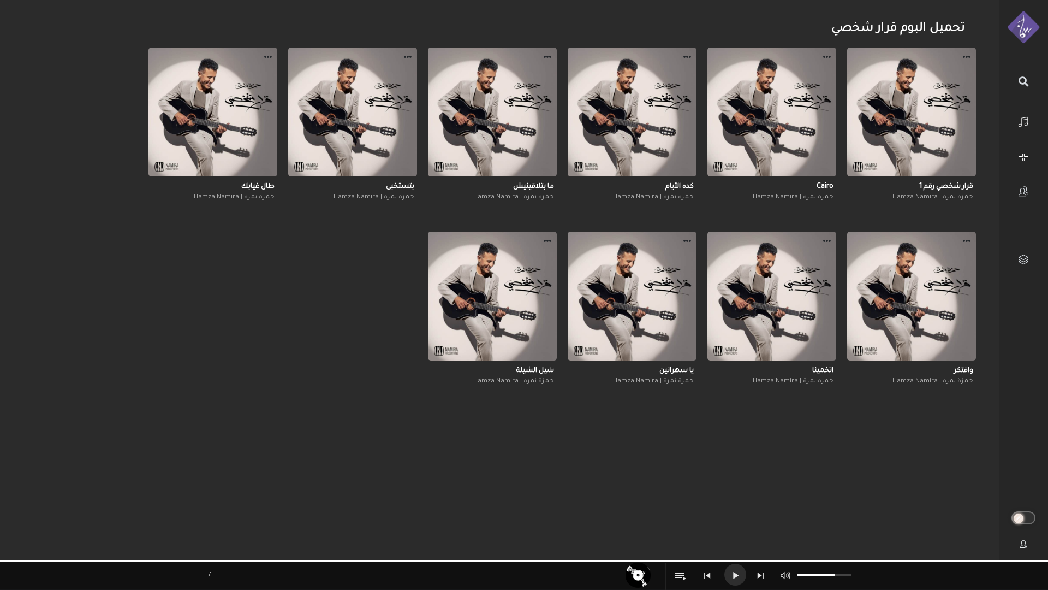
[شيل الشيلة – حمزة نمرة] (492, 296)
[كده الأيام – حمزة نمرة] (632, 112)
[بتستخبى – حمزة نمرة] (352, 112)
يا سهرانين (676, 371)
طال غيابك (258, 187)
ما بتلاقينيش (533, 187)
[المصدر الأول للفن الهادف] (1023, 28)
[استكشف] (1023, 156)
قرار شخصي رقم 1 (946, 187)
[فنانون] (1023, 191)
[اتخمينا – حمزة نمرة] (771, 296)
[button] (966, 58)
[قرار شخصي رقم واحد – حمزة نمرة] (911, 112)
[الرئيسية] (1023, 120)
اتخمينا (822, 371)
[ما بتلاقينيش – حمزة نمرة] (492, 112)
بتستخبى (400, 187)
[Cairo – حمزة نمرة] (771, 112)
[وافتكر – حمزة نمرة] (911, 296)
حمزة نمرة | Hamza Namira (932, 197)
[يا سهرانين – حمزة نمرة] (632, 296)
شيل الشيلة (535, 371)
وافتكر (963, 371)
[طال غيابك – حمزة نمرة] (212, 112)
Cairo (825, 187)
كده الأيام (679, 187)
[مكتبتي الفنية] (1023, 260)
